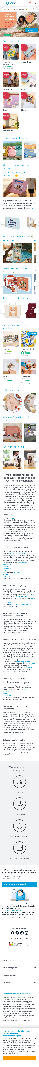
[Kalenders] (29, 100)
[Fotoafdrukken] (29, 52)
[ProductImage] (12, 150)
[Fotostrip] (11, 339)
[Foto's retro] (11, 366)
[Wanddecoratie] (11, 121)
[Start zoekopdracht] (34, 9)
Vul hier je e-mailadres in (12, 876)
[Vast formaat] (29, 366)
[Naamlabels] (29, 79)
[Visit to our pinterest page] (22, 933)
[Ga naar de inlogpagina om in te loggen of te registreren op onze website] (29, 2)
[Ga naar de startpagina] (12, 3)
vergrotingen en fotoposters (20, 604)
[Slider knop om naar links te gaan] (3, 151)
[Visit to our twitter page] (17, 933)
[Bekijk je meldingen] (32, 2)
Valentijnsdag (22, 563)
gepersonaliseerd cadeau (18, 553)
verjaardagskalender (23, 662)
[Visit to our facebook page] (12, 933)
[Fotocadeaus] (11, 79)
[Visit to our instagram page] (26, 933)
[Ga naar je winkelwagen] (35, 2)
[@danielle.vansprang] (12, 432)
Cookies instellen (9, 1063)
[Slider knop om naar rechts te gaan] (36, 151)
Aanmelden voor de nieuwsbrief (15, 884)
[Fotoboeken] (11, 52)
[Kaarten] (11, 100)
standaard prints (21, 596)
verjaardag (16, 572)
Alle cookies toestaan (10, 1058)
